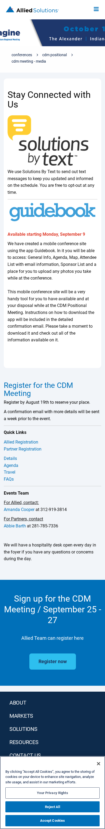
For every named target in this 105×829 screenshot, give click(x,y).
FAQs (9, 479)
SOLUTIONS (23, 729)
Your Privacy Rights (52, 793)
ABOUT (17, 702)
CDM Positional (54, 55)
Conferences (22, 55)
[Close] (98, 764)
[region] (52, 792)
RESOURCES (23, 742)
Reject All (52, 807)
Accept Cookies (52, 821)
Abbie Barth (15, 525)
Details (10, 458)
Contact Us (25, 755)
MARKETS (21, 716)
